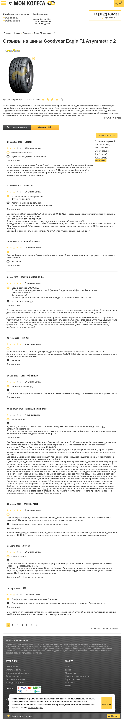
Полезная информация (17, 673)
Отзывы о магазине (15, 679)
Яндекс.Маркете (110, 628)
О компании (12, 666)
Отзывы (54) (45, 127)
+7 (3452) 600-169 (10, 3)
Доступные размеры (17, 127)
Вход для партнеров (16, 682)
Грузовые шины (72, 679)
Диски (68, 670)
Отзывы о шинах (14, 676)
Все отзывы (100, 160)
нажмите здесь (35, 707)
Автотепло (70, 682)
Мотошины (70, 673)
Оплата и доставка (15, 670)
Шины (68, 666)
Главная (7, 33)
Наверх (115, 716)
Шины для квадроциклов (77, 676)
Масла (68, 685)
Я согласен (106, 703)
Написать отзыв (106, 135)
